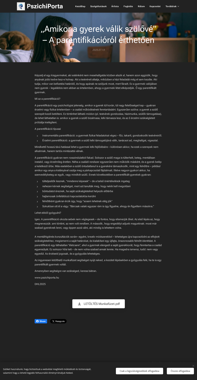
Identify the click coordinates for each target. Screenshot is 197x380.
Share (43, 321)
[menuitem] (81, 6)
